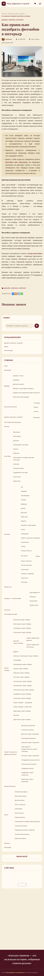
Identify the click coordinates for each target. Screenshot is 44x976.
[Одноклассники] (16, 294)
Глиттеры (37, 403)
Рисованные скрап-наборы (22, 685)
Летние (15, 449)
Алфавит (24, 491)
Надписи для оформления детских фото (26, 393)
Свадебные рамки (27, 768)
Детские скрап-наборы (18, 642)
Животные (24, 517)
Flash (6, 366)
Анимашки (7, 370)
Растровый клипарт (10, 614)
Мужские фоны (20, 817)
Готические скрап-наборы (22, 632)
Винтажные (17, 436)
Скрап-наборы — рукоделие (22, 702)
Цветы (38, 556)
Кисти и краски (20, 804)
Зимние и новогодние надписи (23, 388)
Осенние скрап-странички (30, 756)
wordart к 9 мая (18, 376)
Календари (17, 660)
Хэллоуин (24, 582)
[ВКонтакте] (13, 294)
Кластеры (7, 456)
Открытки (33, 597)
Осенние (16, 464)
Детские (16, 440)
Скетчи (36, 411)
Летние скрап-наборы (20, 668)
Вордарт (7, 386)
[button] (22, 61)
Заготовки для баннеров (12, 422)
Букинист (9, 39)
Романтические (18, 468)
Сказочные (17, 477)
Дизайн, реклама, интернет (13, 20)
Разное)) (7, 610)
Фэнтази (7, 843)
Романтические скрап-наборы (23, 690)
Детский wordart (18, 384)
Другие (15, 652)
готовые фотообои (34, 253)
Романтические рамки (28, 764)
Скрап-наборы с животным (22, 707)
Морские (16, 453)
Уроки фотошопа (9, 786)
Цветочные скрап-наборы (22, 719)
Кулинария (24, 534)
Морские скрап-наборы (21, 673)
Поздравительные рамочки (30, 760)
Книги (23, 529)
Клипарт (7, 534)
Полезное (36, 417)
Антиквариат (25, 495)
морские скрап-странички (30, 742)
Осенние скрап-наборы (21, 677)
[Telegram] (19, 294)
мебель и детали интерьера (30, 538)
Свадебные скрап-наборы (22, 694)
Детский (24, 512)
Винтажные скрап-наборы (22, 624)
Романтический (26, 565)
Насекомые (25, 542)
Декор (23, 508)
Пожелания (33, 601)
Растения (24, 556)
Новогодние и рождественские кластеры (23, 459)
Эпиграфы (7, 847)
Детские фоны (19, 800)
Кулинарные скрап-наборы (22, 664)
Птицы (23, 546)
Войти (6, 347)
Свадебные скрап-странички (27, 774)
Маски (36, 407)
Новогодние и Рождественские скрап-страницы (29, 749)
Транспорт (24, 578)
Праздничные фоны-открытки (25, 830)
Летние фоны (19, 813)
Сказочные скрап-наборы (22, 698)
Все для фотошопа (10, 407)
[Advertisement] (22, 920)
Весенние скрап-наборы (21, 620)
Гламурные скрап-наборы (22, 628)
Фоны (6, 815)
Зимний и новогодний (28, 525)
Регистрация (8, 350)
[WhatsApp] (21, 294)
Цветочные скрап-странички (27, 780)
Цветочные (16, 481)
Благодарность (35, 592)
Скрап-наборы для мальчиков (32, 646)
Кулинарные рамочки (28, 738)
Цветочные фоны (20, 838)
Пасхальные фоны (21, 826)
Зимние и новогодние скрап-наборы (25, 656)
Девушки (24, 504)
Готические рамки (27, 730)
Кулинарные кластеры (20, 445)
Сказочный (24, 569)
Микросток (8, 587)
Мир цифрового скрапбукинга (21, 3)
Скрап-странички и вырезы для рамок (10, 753)
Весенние (16, 432)
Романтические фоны (22, 834)
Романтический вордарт (21, 397)
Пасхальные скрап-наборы (22, 681)
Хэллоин (16, 715)
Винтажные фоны (20, 796)
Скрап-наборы (6, 669)
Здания (23, 521)
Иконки (6, 426)
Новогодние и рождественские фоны (27, 821)
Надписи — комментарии (12, 598)
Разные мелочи (26, 551)
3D (22, 487)
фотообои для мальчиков (16, 162)
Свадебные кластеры (20, 472)
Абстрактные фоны (21, 792)
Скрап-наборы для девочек (32, 639)
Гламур (23, 500)
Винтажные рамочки (28, 725)
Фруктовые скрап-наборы (22, 711)
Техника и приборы (27, 574)
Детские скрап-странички (30, 734)
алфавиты (16, 380)
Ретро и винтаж (26, 561)
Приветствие (34, 605)
